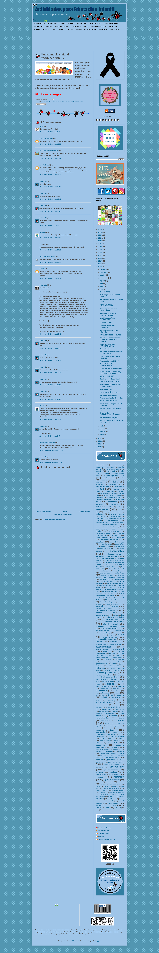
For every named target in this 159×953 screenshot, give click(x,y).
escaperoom (117, 632)
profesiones (100, 767)
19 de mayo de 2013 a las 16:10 (50, 225)
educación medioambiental (110, 626)
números (113, 730)
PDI (116, 743)
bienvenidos (104, 493)
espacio (112, 635)
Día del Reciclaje (110, 587)
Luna (98, 700)
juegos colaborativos (104, 686)
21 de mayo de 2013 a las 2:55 (49, 436)
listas (103, 695)
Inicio (65, 511)
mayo (102, 289)
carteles (99, 507)
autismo (117, 489)
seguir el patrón (102, 790)
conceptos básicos (102, 522)
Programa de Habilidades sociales (112, 398)
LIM (97, 695)
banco (43, 101)
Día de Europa (110, 564)
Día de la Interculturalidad (116, 569)
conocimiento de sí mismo (107, 527)
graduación (120, 659)
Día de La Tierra (118, 573)
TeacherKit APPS (106, 323)
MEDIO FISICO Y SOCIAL (62, 26)
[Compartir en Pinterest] (45, 104)
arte (122, 478)
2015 (100, 261)
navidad (119, 720)
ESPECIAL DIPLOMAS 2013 (109, 382)
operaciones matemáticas (106, 734)
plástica (121, 751)
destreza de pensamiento (105, 558)
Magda (42, 406)
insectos (121, 675)
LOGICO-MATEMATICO (111, 23)
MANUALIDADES (82, 23)
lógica (110, 695)
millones (115, 711)
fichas (106, 651)
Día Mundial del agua (106, 602)
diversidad (100, 613)
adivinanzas (111, 467)
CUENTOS (70, 29)
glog (98, 659)
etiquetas (100, 641)
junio (102, 286)
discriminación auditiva (106, 608)
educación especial (111, 624)
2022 (100, 241)
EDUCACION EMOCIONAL (99, 26)
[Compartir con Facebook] (43, 104)
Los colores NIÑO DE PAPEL (110, 392)
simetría (103, 792)
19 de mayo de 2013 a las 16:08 (50, 187)
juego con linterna (108, 681)
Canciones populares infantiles (110, 379)
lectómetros (117, 691)
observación (101, 732)
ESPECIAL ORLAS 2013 (108, 395)
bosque (119, 495)
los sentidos (116, 697)
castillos (110, 507)
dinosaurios (101, 606)
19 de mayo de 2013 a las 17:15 (50, 238)
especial (121, 635)
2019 (100, 249)
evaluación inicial (115, 644)
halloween (100, 668)
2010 (100, 444)
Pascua (99, 743)
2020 (100, 246)
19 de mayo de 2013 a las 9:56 (49, 132)
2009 (100, 447)
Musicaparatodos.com (47, 442)
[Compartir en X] (41, 104)
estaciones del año (111, 637)
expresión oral (118, 649)
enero (102, 434)
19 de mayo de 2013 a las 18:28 (50, 278)
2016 (100, 258)
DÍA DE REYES (105, 579)
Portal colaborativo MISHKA (109, 361)
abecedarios (101, 465)
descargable (117, 551)
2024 (100, 235)
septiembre (104, 278)
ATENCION (49, 26)
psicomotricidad (101, 774)
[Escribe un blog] (39, 104)
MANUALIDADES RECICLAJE (110, 335)
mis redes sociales (90, 29)
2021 (100, 244)
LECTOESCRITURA (95, 23)
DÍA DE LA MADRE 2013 (108, 401)
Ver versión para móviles (63, 514)
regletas (99, 782)
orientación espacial (116, 736)
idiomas (99, 675)
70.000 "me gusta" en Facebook (111, 368)
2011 (100, 441)
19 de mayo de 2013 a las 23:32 (50, 385)
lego (97, 693)
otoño (112, 738)
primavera (99, 759)
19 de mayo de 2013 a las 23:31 (50, 360)
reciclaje (115, 774)
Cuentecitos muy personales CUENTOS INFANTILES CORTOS (110, 339)
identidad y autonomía (107, 673)
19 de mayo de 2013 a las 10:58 (50, 144)
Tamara (42, 232)
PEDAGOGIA (46, 29)
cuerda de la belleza (116, 542)
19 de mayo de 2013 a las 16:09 (50, 199)
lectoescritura (102, 691)
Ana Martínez (44, 165)
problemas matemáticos (112, 764)
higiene (113, 668)
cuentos (49, 101)
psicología (113, 772)
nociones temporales (114, 726)
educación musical (111, 628)
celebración (103, 509)
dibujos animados (113, 604)
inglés (109, 675)
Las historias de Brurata (106, 839)
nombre (99, 728)
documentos (101, 615)
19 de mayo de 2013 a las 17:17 (50, 250)
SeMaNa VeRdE (118, 790)
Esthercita (43, 285)
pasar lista (117, 740)
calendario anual (114, 497)
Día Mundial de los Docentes (114, 600)
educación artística (58, 101)
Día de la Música (105, 573)
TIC (112, 799)
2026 (100, 229)
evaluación (114, 641)
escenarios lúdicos (101, 635)
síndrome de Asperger (116, 792)
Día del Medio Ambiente (115, 583)
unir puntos (114, 803)
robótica (103, 784)
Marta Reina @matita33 (47, 256)
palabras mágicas (105, 740)
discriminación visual (106, 610)
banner (121, 491)
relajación (109, 782)
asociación (114, 482)
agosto (102, 281)
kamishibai (105, 688)
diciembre (103, 269)
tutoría (111, 801)
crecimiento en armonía (110, 539)
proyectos (100, 772)
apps (107, 473)
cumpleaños (119, 544)
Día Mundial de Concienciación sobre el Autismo (110, 598)
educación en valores (114, 622)
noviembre (104, 272)
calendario (100, 497)
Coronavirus (115, 535)
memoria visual (106, 709)
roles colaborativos (115, 784)
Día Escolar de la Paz (110, 591)
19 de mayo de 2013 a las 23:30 (50, 348)
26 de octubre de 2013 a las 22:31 (51, 462)
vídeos (82, 101)
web (108, 808)
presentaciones (112, 757)
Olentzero (116, 732)
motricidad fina (103, 718)
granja (114, 663)
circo (119, 509)
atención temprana (103, 486)
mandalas (112, 700)
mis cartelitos (103, 29)
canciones (113, 502)
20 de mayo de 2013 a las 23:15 (50, 419)
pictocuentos (117, 749)
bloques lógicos (108, 495)
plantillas (109, 751)
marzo (102, 429)
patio (109, 743)
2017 (100, 255)
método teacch (104, 711)
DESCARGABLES (39, 23)
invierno (115, 679)
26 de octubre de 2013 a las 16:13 (51, 450)
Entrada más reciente (43, 511)
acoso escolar (115, 465)
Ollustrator (75, 941)
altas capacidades (113, 469)
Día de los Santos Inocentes (114, 577)
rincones (121, 782)
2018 (100, 252)
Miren (41, 126)
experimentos (105, 646)
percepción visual (102, 749)
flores (110, 655)
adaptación (100, 467)
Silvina (42, 268)
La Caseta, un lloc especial (48, 150)
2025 (100, 232)
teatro (110, 796)
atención (113, 484)
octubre (103, 275)
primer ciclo (111, 759)
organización (100, 736)
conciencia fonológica (110, 524)
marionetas (116, 705)
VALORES (37, 29)
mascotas (99, 707)
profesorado (75, 101)
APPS (54, 29)
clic (97, 512)
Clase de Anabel (103, 833)
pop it (112, 755)
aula (102, 489)
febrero (102, 432)
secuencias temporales (112, 788)
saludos (115, 786)
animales (99, 471)
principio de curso (116, 762)
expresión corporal (102, 649)
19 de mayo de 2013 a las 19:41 (50, 334)
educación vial (119, 630)
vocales (99, 807)
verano (99, 805)
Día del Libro (119, 579)
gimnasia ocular (116, 657)
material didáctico (116, 707)
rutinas (98, 786)
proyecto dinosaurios (112, 770)
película (115, 747)
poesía (121, 753)
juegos (111, 683)
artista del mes (115, 480)
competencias (115, 516)
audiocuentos (119, 486)
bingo (114, 493)
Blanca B (42, 181)
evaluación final (101, 644)
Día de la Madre (104, 571)
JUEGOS (61, 29)
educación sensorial (103, 630)
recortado (100, 777)
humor (117, 670)
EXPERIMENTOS (52, 23)
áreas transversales (109, 478)
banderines (110, 491)
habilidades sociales (114, 666)
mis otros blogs (115, 29)
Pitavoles (101, 836)
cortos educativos (103, 537)
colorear (100, 514)
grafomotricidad (102, 663)
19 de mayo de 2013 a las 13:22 (50, 158)
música (68, 101)
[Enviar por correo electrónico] (37, 104)
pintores (99, 751)
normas (111, 728)
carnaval (100, 504)
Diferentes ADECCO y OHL (109, 418)
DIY (114, 613)
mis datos (79, 29)
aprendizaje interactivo (114, 475)
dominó (115, 615)
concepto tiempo (113, 520)
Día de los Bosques (107, 575)
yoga (97, 810)
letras (118, 693)
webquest (118, 807)
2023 (100, 238)
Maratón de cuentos (102, 705)
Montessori (110, 713)
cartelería (115, 504)
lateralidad (116, 688)
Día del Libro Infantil (108, 581)
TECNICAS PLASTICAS (67, 23)
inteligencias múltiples (110, 677)
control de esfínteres (103, 533)
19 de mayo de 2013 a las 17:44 (50, 262)
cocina (106, 512)
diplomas (115, 606)
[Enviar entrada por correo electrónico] (52, 99)
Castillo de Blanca (104, 828)
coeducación (116, 512)
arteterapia (104, 480)
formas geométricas (102, 657)
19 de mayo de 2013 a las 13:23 (50, 174)
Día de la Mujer (118, 571)
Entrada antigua (84, 511)
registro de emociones (112, 780)
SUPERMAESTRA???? (108, 389)
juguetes (121, 686)
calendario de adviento (104, 499)
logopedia (120, 695)
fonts (117, 655)
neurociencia (109, 723)
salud (107, 786)
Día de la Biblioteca (112, 567)
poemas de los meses (107, 753)
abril (101, 426)
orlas (103, 738)
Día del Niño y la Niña (107, 585)
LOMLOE (104, 697)
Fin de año (113, 653)
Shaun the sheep (106, 349)
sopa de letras (103, 794)
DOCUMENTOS (38, 26)
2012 (100, 438)
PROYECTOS (77, 26)
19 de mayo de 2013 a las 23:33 (50, 399)
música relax (106, 721)
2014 (100, 264)
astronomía (100, 484)
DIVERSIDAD (113, 26)
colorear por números (116, 514)
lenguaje (106, 693)
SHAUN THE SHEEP (107, 376)
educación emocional (114, 619)
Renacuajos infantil (46, 138)
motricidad (113, 716)
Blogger (97, 941)
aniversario (112, 471)
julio (101, 284)
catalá (119, 507)
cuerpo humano (105, 544)
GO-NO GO (108, 659)
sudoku (114, 794)
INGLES (85, 26)
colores (103, 516)
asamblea (100, 482)
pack (122, 738)
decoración (105, 546)
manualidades (105, 702)
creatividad (120, 537)
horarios (108, 670)
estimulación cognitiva (106, 639)
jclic (97, 681)
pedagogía (101, 745)
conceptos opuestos (118, 522)
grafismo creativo (115, 661)
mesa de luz (120, 709)
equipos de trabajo (105, 632)
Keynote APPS (105, 292)
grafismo (103, 661)
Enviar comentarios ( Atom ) (55, 519)
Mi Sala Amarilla (103, 831)
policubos (103, 755)
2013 (100, 267)
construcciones (114, 531)
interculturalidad (101, 679)
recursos (119, 776)
